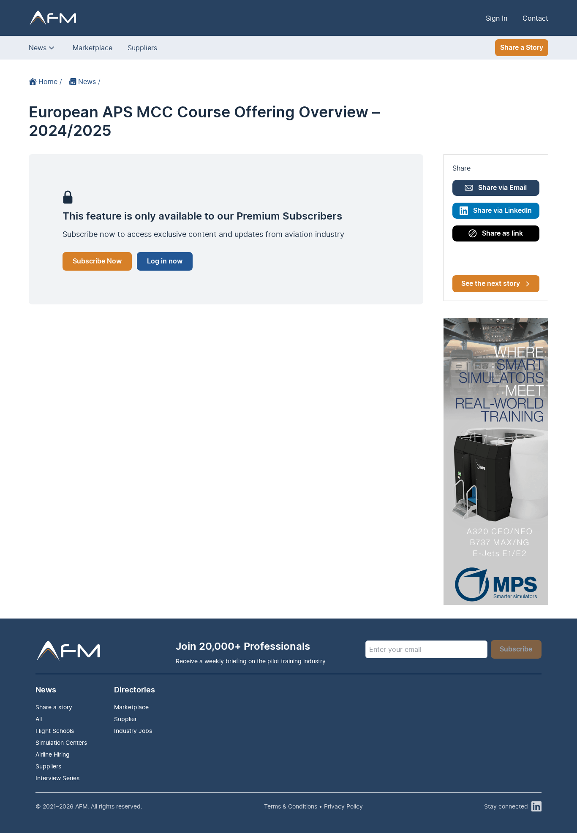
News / (89, 81)
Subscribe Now (97, 261)
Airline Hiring (52, 754)
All (38, 718)
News (37, 47)
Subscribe (516, 649)
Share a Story (521, 47)
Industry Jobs (133, 730)
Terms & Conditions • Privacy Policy (313, 806)
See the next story (490, 283)
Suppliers (142, 47)
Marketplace (92, 47)
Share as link (502, 233)
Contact (535, 18)
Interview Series (57, 777)
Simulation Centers (61, 742)
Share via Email (502, 188)
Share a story (53, 707)
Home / (50, 81)
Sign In (496, 18)
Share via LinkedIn (502, 210)
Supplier (125, 718)
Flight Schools (54, 730)
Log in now (164, 261)
